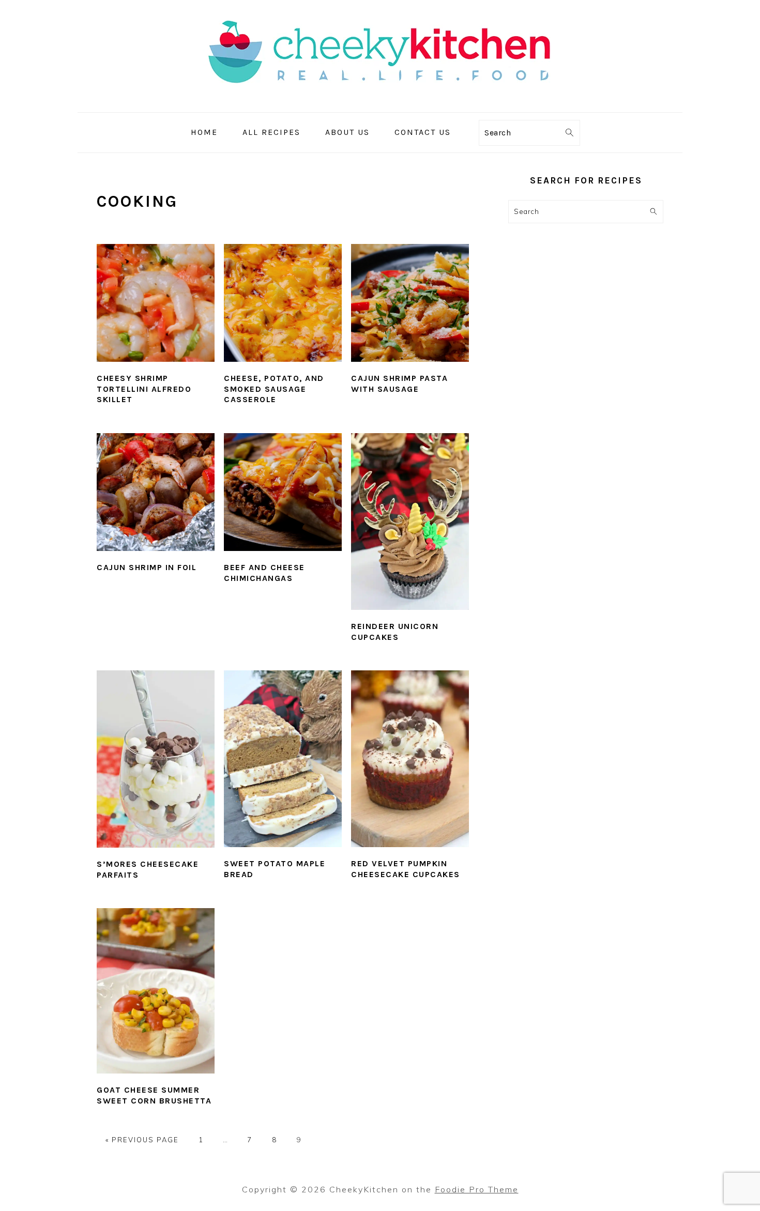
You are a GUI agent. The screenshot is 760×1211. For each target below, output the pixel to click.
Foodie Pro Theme (477, 1189)
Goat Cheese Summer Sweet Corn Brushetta (154, 1095)
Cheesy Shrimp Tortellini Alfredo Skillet (144, 389)
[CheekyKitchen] (380, 105)
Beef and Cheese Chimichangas (264, 572)
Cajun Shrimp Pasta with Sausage (399, 383)
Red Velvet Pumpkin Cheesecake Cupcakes (405, 869)
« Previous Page (142, 1140)
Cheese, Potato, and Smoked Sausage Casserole (274, 389)
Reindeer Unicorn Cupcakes (394, 631)
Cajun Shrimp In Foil (146, 567)
